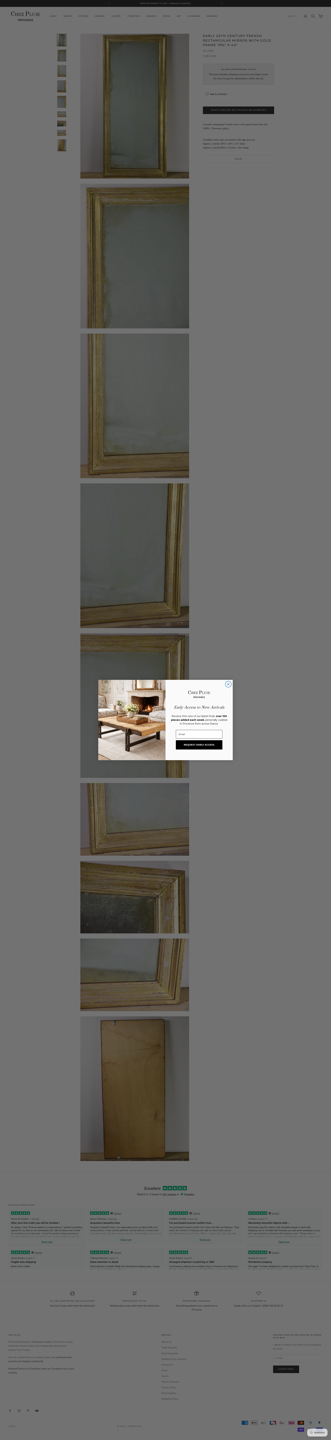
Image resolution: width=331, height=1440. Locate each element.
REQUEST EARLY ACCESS (199, 744)
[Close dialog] (228, 684)
